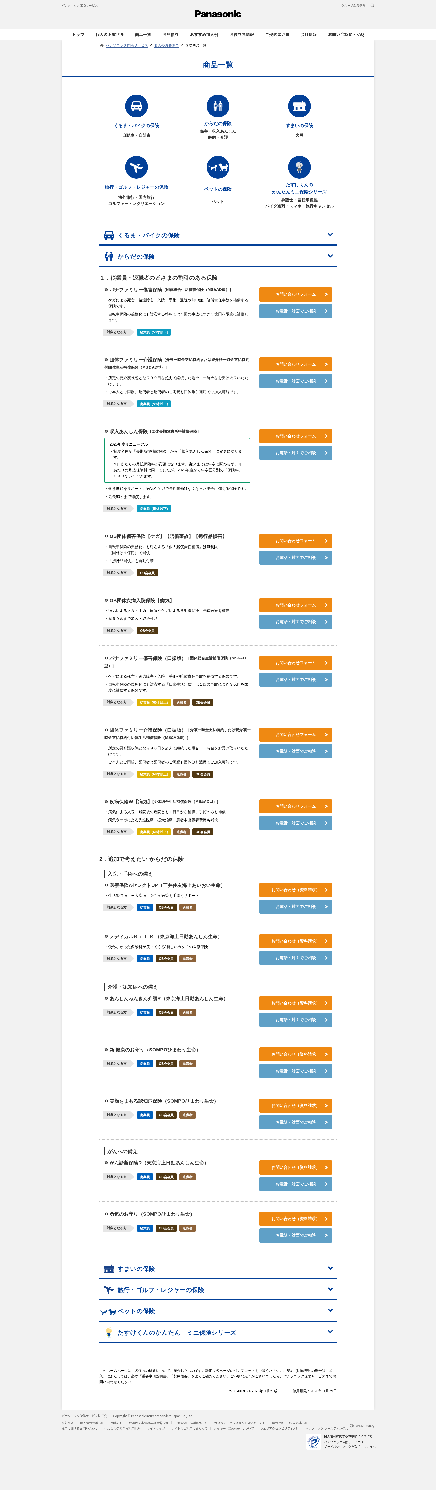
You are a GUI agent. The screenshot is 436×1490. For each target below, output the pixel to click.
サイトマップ (156, 1428)
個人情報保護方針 (92, 1423)
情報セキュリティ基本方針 (290, 1423)
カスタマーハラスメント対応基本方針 (240, 1423)
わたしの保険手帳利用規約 (122, 1428)
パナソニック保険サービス (80, 5)
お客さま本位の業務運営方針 (148, 1423)
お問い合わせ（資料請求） (295, 890)
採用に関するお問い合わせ (80, 1428)
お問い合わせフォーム (296, 294)
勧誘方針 (117, 1423)
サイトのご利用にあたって (189, 1428)
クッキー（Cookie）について (234, 1428)
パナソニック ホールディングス (326, 1428)
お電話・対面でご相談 (296, 311)
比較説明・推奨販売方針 (191, 1423)
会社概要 (68, 1423)
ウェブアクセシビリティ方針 (279, 1428)
